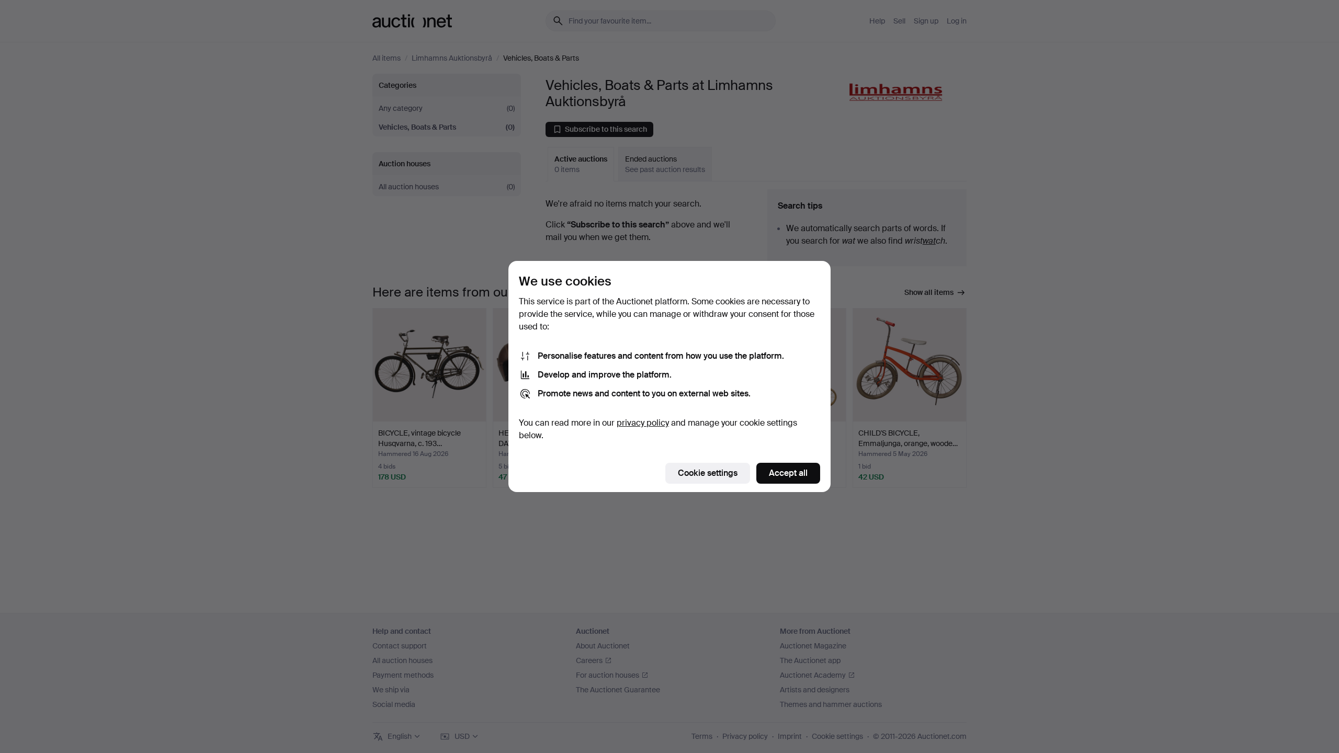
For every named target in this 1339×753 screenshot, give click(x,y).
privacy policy (643, 422)
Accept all (788, 472)
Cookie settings (707, 472)
